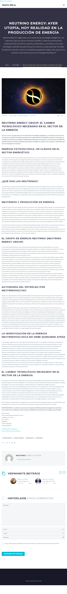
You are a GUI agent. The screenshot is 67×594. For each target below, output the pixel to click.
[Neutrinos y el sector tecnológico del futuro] (38, 481)
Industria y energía (19, 438)
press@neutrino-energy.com (10, 429)
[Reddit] (14, 442)
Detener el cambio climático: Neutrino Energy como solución (23, 481)
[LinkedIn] (12, 442)
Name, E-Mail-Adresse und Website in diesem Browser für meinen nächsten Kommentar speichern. (32, 543)
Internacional (30, 438)
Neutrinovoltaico (7, 135)
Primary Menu (63, 5)
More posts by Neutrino (24, 459)
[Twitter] (5, 442)
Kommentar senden (13, 554)
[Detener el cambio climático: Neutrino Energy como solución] (13, 481)
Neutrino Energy (22, 115)
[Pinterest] (7, 442)
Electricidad (13, 115)
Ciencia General (7, 438)
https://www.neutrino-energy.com (11, 431)
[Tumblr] (10, 442)
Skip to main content (6, 1)
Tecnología (39, 438)
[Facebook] (2, 442)
